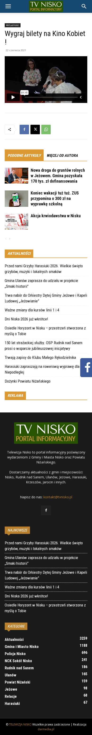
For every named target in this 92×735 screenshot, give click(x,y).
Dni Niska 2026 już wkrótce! (26, 319)
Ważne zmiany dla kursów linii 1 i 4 (32, 310)
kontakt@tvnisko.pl (57, 497)
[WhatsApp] (46, 129)
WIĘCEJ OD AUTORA (62, 155)
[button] (84, 6)
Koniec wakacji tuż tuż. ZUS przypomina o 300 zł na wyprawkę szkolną (55, 198)
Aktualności (12, 25)
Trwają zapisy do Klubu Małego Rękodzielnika (40, 357)
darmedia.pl (46, 729)
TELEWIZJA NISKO (20, 724)
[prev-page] (6, 239)
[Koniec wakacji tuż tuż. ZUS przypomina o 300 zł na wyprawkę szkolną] (16, 198)
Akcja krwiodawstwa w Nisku (56, 215)
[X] (35, 129)
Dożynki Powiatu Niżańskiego (27, 381)
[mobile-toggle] (8, 6)
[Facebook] (24, 129)
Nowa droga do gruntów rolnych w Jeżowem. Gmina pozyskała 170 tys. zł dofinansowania (58, 176)
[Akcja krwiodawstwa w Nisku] (16, 221)
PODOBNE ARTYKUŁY (24, 155)
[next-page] (9, 239)
